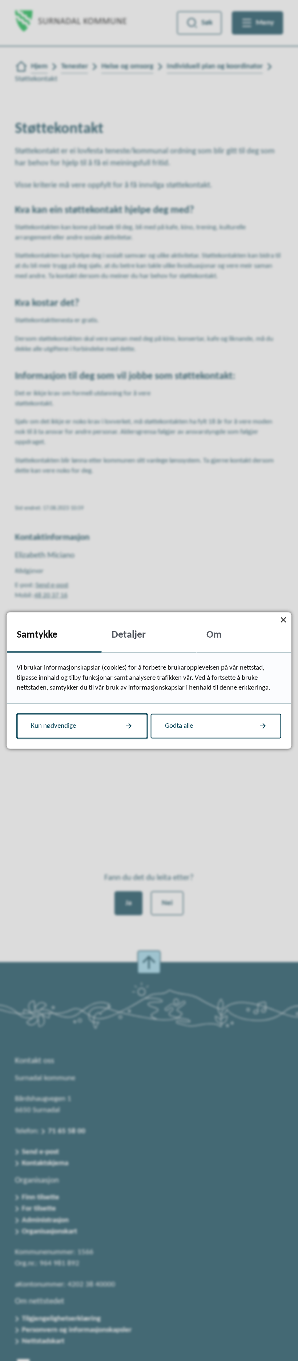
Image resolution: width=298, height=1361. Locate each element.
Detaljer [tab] (129, 635)
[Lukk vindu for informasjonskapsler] (283, 620)
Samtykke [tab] (37, 635)
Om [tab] (214, 635)
